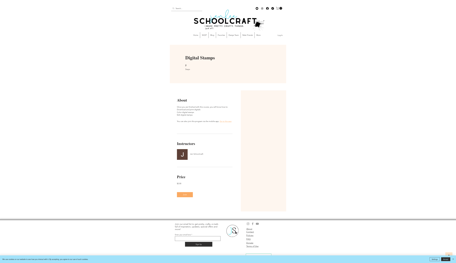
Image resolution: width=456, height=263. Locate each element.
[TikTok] (272, 8)
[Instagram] (262, 8)
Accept (445, 259)
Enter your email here (183, 234)
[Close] (453, 259)
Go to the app (226, 121)
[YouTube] (257, 223)
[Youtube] (257, 8)
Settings (435, 259)
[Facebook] (267, 8)
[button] (279, 8)
